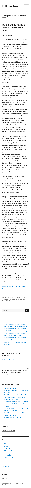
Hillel (21, 299)
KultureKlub (18, 297)
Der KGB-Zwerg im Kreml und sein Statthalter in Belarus (16, 404)
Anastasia (4, 297)
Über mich (5, 478)
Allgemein (7, 444)
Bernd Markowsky (9, 395)
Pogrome (11, 301)
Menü (26, 6)
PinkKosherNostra (10, 6)
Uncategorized (8, 457)
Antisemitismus (7, 299)
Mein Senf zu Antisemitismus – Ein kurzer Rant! (14, 27)
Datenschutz (6, 466)
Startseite (5, 474)
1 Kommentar (18, 301)
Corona (13, 299)
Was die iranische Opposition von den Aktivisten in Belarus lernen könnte (16, 397)
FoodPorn (7, 448)
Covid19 (17, 299)
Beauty (6, 446)
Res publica (24, 297)
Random (6, 453)
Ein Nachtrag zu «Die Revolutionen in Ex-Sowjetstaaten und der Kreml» (16, 415)
